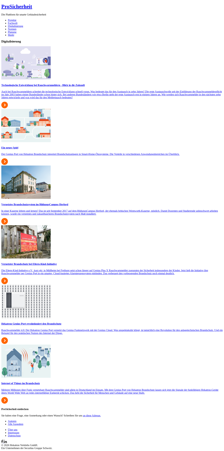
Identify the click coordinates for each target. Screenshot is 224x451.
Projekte (12, 20)
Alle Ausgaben (15, 424)
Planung (12, 32)
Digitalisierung (15, 26)
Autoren (12, 421)
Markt (11, 35)
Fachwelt (12, 23)
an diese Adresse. (92, 415)
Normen (12, 29)
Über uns (12, 429)
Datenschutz (14, 435)
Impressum (13, 432)
